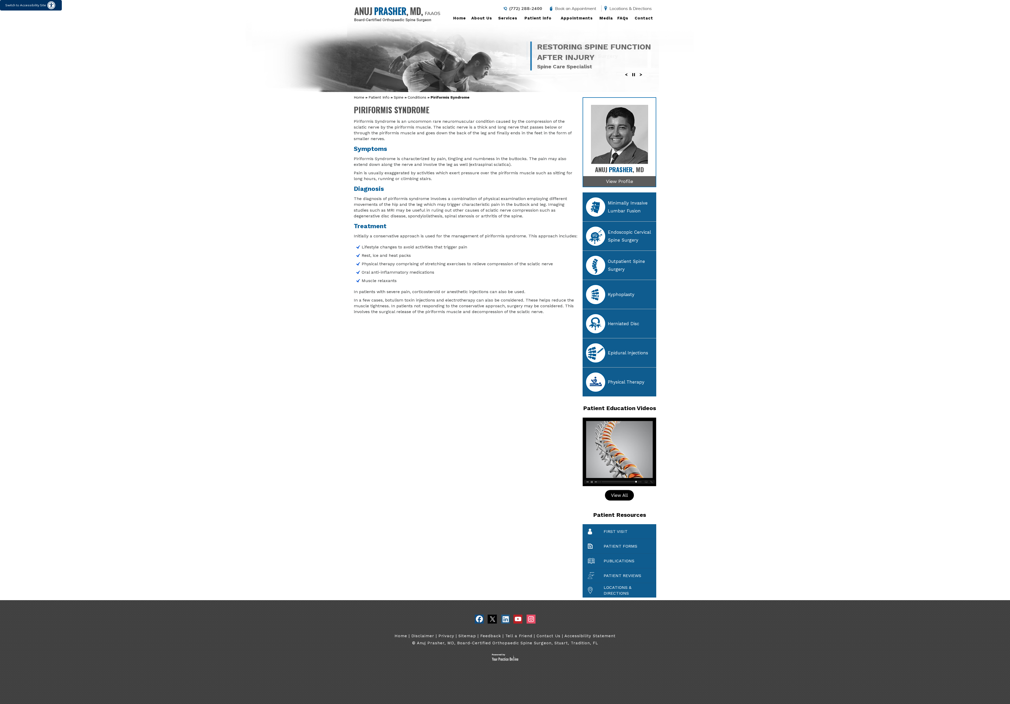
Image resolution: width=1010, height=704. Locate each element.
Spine (398, 97)
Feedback (490, 636)
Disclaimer (422, 636)
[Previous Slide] (626, 78)
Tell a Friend (519, 636)
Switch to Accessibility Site (25, 5)
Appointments (577, 18)
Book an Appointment (575, 8)
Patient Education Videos (619, 408)
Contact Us (548, 636)
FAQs (622, 18)
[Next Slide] (641, 78)
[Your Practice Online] (505, 659)
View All (619, 495)
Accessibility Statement (589, 636)
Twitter (492, 619)
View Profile (619, 181)
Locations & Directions (630, 8)
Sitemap (467, 636)
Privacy (446, 636)
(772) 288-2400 (525, 8)
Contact (644, 18)
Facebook (479, 619)
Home (459, 18)
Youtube (518, 619)
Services (507, 18)
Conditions (417, 97)
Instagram (531, 619)
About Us (481, 18)
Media (606, 18)
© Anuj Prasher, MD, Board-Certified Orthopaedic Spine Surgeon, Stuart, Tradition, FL (505, 643)
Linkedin (505, 619)
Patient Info (379, 97)
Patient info (538, 18)
